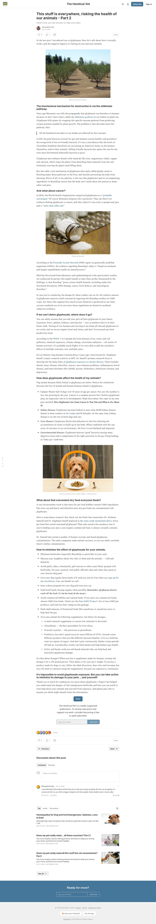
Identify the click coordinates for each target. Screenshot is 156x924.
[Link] (33, 107)
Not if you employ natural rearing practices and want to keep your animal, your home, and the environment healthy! (65, 839)
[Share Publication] (128, 4)
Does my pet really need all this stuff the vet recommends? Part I (67, 854)
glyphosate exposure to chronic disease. (85, 362)
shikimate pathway (84, 117)
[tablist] (46, 765)
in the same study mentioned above (95, 521)
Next (112, 749)
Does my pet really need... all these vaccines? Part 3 (63, 835)
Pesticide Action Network (65, 262)
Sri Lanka (70, 413)
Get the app (89, 913)
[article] (78, 821)
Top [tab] (39, 808)
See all (41, 873)
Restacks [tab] (51, 765)
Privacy (78, 908)
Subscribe (137, 4)
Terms (84, 908)
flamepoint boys (47, 786)
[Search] (123, 4)
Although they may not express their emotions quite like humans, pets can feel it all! (67, 822)
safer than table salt (53, 205)
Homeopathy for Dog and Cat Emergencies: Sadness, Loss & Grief (67, 816)
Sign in (149, 4)
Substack (66, 919)
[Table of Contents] (2, 462)
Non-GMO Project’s (88, 601)
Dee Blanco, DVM (48, 27)
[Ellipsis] (118, 786)
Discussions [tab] (54, 808)
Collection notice (94, 908)
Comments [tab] (42, 765)
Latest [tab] (45, 808)
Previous (45, 749)
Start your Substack (72, 913)
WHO (56, 338)
